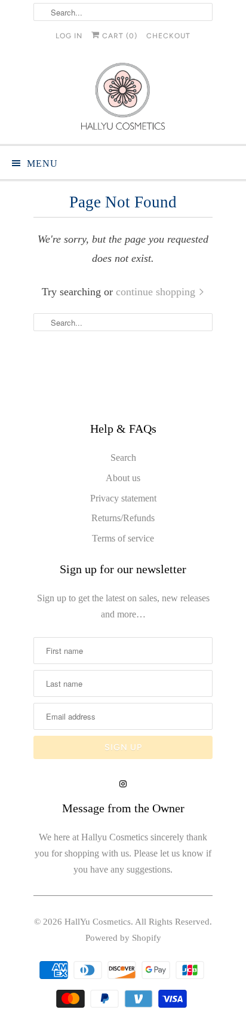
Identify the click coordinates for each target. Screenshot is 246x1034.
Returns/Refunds (123, 518)
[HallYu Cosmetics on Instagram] (123, 784)
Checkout (168, 36)
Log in (69, 36)
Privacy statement (123, 498)
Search (123, 457)
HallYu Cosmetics (97, 921)
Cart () (118, 36)
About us (123, 478)
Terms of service (123, 538)
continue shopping (157, 292)
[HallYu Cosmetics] (123, 99)
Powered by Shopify (123, 938)
